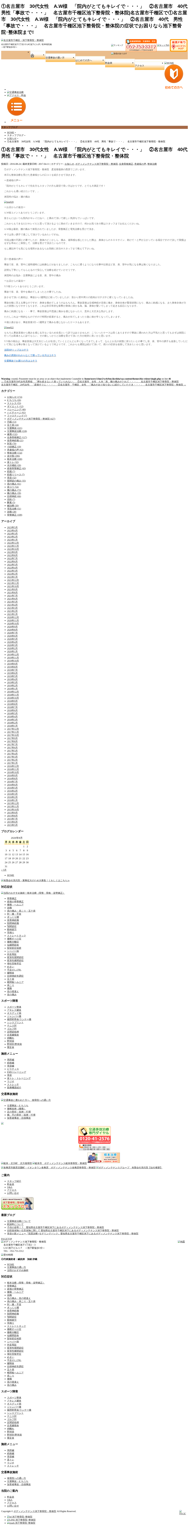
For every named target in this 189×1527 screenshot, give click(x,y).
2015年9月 (12, 812)
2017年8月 (12, 741)
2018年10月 (13, 698)
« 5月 (3, 870)
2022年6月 (12, 561)
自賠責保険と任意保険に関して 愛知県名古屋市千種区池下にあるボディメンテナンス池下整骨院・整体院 (63, 1230)
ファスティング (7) (17, 415)
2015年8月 (12, 816)
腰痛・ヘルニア (15, 904)
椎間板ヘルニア (15, 982)
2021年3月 (12, 608)
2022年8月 (12, 555)
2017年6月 (12, 747)
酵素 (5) (11, 502)
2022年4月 (12, 567)
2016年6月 (12, 785)
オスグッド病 (14, 1013)
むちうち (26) (14, 400)
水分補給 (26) (14, 465)
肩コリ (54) (13, 487)
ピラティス (13, 1069)
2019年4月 (12, 679)
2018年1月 (12, 726)
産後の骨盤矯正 (15, 901)
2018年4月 (12, 716)
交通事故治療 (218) (17, 431)
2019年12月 (13, 654)
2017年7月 (12, 744)
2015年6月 (12, 822)
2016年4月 (12, 791)
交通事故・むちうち (17, 1105)
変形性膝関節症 (15, 960)
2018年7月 (12, 707)
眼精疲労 (12, 929)
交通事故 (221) (14, 428)
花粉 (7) (11, 499)
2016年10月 (13, 772)
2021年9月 (12, 589)
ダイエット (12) (15, 406)
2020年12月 (13, 617)
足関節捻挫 (13, 1031)
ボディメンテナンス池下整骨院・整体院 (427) (31, 419)
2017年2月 (12, 760)
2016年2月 (12, 797)
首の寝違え (13, 991)
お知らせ (69, 164)
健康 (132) (12, 434)
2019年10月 (13, 660)
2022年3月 (12, 571)
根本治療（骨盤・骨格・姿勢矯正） (26, 1282)
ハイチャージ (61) (16, 412)
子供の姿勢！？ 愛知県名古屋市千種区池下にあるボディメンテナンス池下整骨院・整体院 (55, 1227)
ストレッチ (13, 1084)
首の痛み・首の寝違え (19, 1298)
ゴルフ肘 (12, 1028)
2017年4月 (12, 754)
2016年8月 (12, 778)
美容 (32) (11, 477)
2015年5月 (12, 825)
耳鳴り (10, 932)
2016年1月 (12, 800)
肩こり (10, 985)
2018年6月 (12, 710)
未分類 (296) (13, 456)
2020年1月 (12, 651)
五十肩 (10, 979)
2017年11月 (13, 732)
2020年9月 (12, 626)
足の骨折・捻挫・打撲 (19, 1112)
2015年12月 (13, 803)
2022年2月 (12, 574)
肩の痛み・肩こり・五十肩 (21, 911)
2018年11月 (13, 695)
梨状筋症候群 (14, 948)
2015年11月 (13, 806)
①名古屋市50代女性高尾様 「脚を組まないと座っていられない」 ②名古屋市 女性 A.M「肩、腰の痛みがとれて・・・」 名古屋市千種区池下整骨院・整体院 (90, 381)
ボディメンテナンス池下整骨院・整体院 (96, 164)
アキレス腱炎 (14, 1010)
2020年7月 (12, 633)
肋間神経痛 (13, 923)
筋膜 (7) (11, 471)
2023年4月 (12, 530)
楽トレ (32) (13, 462)
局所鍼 (10, 1059)
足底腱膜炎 (13, 1035)
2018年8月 (12, 704)
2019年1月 (12, 688)
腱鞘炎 (10, 973)
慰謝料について (15, 1224)
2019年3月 (12, 682)
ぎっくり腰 (13, 917)
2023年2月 (12, 536)
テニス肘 (12, 1025)
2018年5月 (12, 713)
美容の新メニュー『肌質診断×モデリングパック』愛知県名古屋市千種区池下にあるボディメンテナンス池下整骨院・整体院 (72, 1233)
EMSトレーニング (16, 1072)
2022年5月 (12, 564)
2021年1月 (12, 614)
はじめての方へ (83, 60)
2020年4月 (12, 642)
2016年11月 (13, 769)
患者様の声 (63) (15, 450)
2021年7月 (12, 595)
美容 (9, 1075)
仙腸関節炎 (13, 945)
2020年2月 (12, 648)
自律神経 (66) (14, 496)
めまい (10, 966)
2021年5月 (12, 602)
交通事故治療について (19, 1221)
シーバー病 (13, 951)
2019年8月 (12, 667)
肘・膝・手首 (14, 914)
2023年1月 (12, 540)
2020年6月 (12, 636)
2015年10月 (13, 809)
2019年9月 (12, 664)
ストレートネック (16, 935)
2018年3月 (12, 719)
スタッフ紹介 (14, 1181)
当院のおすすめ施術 (17, 1270)
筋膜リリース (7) (16, 474)
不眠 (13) (11, 422)
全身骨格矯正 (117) (17, 437)
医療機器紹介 (14, 1087)
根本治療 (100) (14, 459)
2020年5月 (12, 639)
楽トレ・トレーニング (19, 1078)
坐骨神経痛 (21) (15, 440)
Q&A (9, 1187)
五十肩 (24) (13, 425)
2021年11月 (13, 583)
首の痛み (12, 994)
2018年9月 (12, 701)
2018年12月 (13, 691)
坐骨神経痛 (13, 920)
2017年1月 (12, 763)
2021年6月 (12, 598)
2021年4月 (12, 605)
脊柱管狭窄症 (14, 963)
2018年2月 (12, 722)
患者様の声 (140, 164)
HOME (10, 875)
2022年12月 (13, 543)
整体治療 (152, 164)
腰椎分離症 (13, 942)
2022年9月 (12, 552)
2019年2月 (12, 685)
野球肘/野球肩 (14, 1044)
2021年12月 (13, 580)
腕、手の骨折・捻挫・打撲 (21, 1115)
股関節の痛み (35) (16, 481)
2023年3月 (12, 533)
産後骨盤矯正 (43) (16, 468)
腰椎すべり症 (14, 938)
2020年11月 (13, 620)
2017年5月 (12, 750)
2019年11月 (13, 657)
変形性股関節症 (15, 957)
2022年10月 (13, 549)
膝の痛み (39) (14, 493)
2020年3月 (12, 645)
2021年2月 (12, 611)
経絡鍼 (10, 1063)
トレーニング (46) (16, 409)
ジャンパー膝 (14, 1016)
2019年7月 (12, 670)
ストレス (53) (14, 403)
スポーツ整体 (14, 1007)
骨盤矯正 (12, 898)
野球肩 (10, 1041)
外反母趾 (12, 954)
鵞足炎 (10, 1047)
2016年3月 (12, 794)
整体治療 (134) (14, 453)
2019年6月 (12, 673)
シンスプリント (15, 1022)
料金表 (108, 63)
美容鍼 (10, 1066)
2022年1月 (12, 577)
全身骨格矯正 (126, 164)
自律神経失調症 (15, 976)
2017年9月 (12, 738)
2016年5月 (12, 788)
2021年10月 (13, 586)
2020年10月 (13, 623)
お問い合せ (13, 1193)
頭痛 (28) (11, 512)
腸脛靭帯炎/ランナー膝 (19, 1019)
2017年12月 (13, 729)
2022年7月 (12, 558)
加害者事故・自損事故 (19, 1118)
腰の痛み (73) (14, 490)
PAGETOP (6, 1239)
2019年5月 (12, 676)
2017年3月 (12, 757)
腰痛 (9, 988)
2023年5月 (12, 527)
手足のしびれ (14, 969)
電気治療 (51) (14, 508)
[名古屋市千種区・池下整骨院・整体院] (22, 40)
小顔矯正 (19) (14, 446)
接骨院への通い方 (16, 1478)
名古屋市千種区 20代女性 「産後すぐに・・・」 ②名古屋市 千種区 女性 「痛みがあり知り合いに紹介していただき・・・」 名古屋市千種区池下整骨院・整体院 (93, 384)
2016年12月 (13, 766)
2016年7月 (12, 781)
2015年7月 (12, 819)
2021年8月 (12, 592)
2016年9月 (12, 775)
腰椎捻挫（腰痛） (16, 1108)
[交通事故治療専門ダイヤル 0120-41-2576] (94, 1138)
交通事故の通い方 (55, 57)
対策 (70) (11, 443)
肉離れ (10, 1038)
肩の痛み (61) (14, 484)
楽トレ (10, 1459)
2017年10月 (13, 735)
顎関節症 (12, 926)
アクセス (139, 65)
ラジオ (10, 1081)
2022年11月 (13, 546)
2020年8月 (12, 629)
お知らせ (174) (14, 397)
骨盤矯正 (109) (14, 515)
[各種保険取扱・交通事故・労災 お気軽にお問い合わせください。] (141, 45)
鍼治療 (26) (13, 505)
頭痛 (9, 907)
